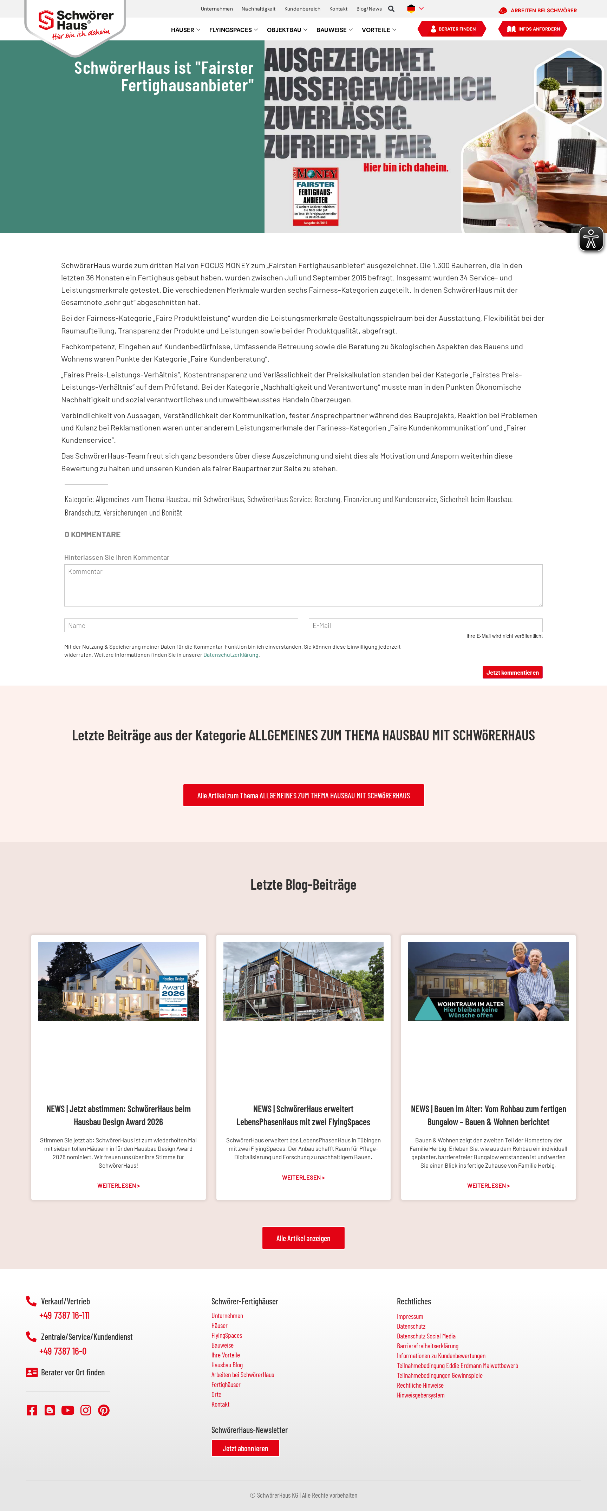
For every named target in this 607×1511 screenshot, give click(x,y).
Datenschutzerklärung (231, 654)
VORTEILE (376, 30)
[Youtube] (68, 1410)
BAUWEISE (331, 30)
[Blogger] (50, 1410)
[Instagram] (86, 1410)
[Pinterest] (104, 1410)
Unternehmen (217, 9)
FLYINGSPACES (230, 30)
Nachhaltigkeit (259, 9)
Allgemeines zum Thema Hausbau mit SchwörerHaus (170, 499)
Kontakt (338, 9)
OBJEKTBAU (284, 30)
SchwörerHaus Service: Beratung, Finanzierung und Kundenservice (342, 499)
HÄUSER (182, 30)
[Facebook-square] (32, 1410)
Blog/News (369, 9)
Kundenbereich (303, 9)
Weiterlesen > (118, 1185)
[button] (391, 9)
